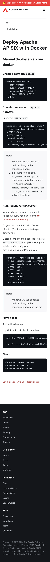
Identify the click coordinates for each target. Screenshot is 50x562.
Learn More (41, 3)
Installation (12, 29)
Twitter (6, 465)
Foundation (8, 417)
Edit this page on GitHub (13, 382)
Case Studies (9, 503)
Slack (5, 460)
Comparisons (9, 493)
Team (5, 526)
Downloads (8, 521)
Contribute (7, 530)
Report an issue (33, 382)
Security (6, 432)
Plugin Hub (8, 516)
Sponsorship (9, 437)
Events (6, 427)
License (6, 422)
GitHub (6, 455)
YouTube (7, 470)
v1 (7, 22)
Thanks (6, 442)
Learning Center (10, 488)
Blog (5, 483)
